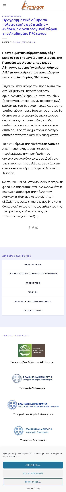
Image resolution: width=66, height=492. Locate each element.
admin (32, 42)
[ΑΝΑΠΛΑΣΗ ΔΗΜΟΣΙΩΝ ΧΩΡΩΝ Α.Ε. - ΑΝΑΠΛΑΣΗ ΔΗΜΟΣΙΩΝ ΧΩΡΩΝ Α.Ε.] (33, 5)
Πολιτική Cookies (33, 488)
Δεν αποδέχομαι (33, 473)
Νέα (19, 16)
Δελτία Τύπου (9, 16)
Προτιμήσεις (33, 481)
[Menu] (4, 5)
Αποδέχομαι (33, 464)
